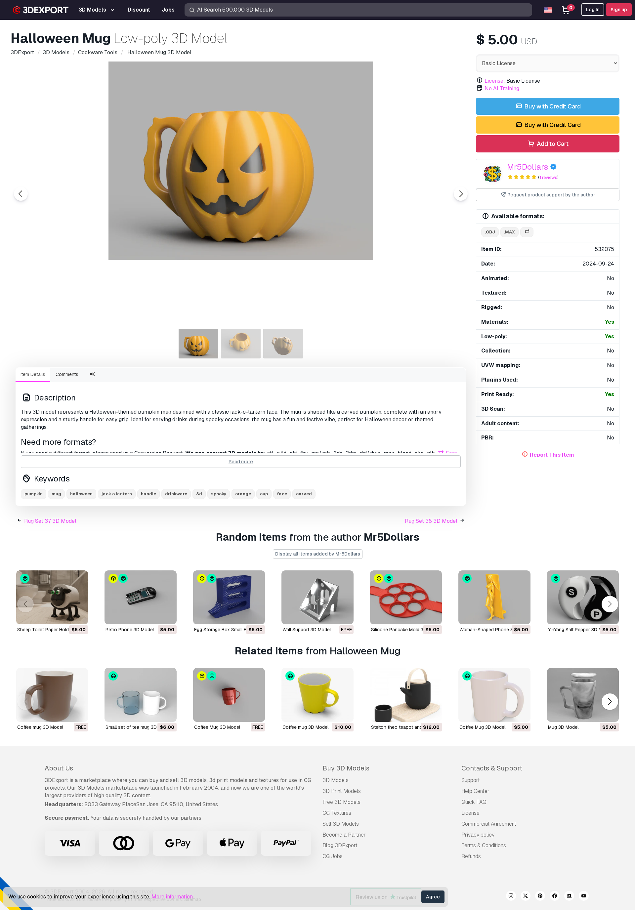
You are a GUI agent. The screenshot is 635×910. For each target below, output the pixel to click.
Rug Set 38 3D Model (431, 520)
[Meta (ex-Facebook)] (554, 896)
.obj (490, 232)
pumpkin (33, 494)
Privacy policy (477, 834)
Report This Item (552, 454)
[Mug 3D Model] (583, 695)
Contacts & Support (491, 768)
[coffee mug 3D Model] (52, 695)
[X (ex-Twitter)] (525, 896)
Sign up (619, 10)
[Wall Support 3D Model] (317, 597)
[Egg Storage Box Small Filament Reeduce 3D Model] (229, 597)
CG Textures (336, 812)
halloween (81, 494)
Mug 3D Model (563, 727)
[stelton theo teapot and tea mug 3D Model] (406, 695)
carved (304, 494)
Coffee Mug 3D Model (217, 727)
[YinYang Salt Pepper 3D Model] (583, 597)
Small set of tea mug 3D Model (138, 727)
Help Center (475, 791)
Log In (593, 10)
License (470, 812)
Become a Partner (344, 834)
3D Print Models (341, 791)
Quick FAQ (474, 802)
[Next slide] (461, 194)
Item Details (33, 374)
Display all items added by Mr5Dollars (317, 554)
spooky (218, 494)
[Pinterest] (540, 896)
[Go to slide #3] (283, 343)
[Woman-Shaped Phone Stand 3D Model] (494, 597)
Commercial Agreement (488, 823)
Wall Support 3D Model (306, 630)
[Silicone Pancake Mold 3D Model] (406, 597)
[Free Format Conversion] (527, 232)
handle (148, 494)
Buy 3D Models (345, 768)
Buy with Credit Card (552, 106)
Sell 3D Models (340, 823)
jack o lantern (117, 494)
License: (495, 80)
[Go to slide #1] (198, 343)
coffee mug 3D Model (40, 727)
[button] (610, 604)
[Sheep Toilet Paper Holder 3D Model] (52, 597)
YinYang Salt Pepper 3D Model (580, 630)
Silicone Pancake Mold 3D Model (406, 630)
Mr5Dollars (527, 167)
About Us (59, 768)
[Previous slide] (21, 194)
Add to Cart (552, 143)
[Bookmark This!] (78, 615)
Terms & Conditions (483, 845)
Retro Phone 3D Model (130, 630)
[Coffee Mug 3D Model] (229, 695)
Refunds (471, 856)
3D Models (335, 780)
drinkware (176, 494)
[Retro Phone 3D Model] (140, 597)
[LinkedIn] (569, 896)
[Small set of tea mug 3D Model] (140, 695)
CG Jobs (332, 856)
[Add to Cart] (65, 615)
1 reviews (548, 177)
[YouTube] (583, 896)
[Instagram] (511, 896)
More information (172, 896)
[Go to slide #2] (241, 343)
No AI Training (502, 88)
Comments (67, 374)
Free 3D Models (341, 802)
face (282, 494)
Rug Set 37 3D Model (50, 520)
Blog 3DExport (340, 845)
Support (470, 780)
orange (243, 494)
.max (509, 232)
